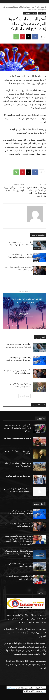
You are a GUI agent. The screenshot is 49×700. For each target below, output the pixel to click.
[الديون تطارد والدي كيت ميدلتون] (39, 479)
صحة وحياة (27, 13)
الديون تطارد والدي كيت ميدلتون (18, 476)
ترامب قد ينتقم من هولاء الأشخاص (17, 438)
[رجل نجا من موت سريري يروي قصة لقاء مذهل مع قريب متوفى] (39, 245)
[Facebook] (35, 36)
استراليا (34, 13)
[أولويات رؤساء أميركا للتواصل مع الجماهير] (39, 454)
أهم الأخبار (37, 248)
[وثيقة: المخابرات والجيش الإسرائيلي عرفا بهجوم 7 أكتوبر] (39, 466)
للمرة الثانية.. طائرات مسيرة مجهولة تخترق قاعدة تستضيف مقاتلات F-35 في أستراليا (19, 553)
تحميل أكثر (25, 396)
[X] (28, 36)
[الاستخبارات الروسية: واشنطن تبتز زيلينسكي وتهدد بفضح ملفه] (39, 491)
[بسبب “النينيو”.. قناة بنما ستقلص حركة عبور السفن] (39, 566)
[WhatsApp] (16, 36)
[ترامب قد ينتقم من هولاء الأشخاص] (39, 441)
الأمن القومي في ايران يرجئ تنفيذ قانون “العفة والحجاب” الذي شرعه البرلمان (17, 428)
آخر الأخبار (35, 7)
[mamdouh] (35, 214)
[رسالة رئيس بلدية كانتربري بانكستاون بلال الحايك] (39, 387)
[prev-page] (43, 279)
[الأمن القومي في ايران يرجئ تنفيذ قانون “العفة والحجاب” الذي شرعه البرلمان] (39, 428)
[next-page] (39, 279)
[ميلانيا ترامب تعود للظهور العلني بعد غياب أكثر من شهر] (39, 579)
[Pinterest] (22, 36)
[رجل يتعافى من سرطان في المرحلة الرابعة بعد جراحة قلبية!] (39, 257)
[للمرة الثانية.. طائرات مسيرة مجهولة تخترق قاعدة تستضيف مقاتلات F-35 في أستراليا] (39, 554)
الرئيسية (43, 7)
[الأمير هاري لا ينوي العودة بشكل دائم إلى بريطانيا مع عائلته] (39, 270)
